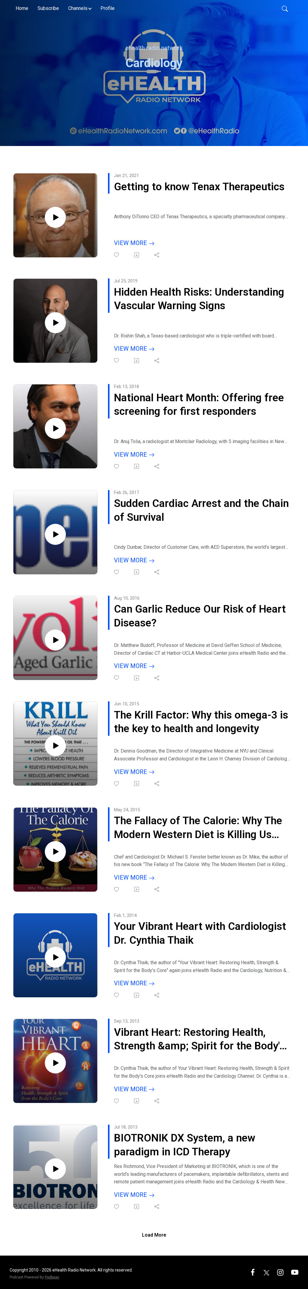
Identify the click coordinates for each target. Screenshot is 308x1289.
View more (131, 243)
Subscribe (48, 8)
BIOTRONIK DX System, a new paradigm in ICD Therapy (184, 1145)
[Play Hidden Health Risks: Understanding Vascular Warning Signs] (55, 322)
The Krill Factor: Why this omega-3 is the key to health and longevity (201, 722)
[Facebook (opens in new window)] (252, 1272)
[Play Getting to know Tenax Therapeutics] (55, 217)
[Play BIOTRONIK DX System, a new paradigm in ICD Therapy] (55, 1168)
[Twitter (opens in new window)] (266, 1272)
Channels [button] (78, 8)
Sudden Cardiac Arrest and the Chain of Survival (201, 510)
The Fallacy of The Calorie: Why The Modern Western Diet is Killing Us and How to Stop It (198, 828)
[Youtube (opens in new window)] (294, 1272)
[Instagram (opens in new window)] (280, 1272)
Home (22, 8)
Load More (154, 1235)
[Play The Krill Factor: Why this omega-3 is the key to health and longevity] (55, 745)
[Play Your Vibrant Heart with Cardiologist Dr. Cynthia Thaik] (55, 957)
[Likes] (116, 255)
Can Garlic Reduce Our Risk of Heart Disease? (200, 616)
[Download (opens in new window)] (137, 255)
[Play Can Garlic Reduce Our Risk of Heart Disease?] (55, 640)
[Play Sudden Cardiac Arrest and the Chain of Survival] (55, 534)
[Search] (284, 8)
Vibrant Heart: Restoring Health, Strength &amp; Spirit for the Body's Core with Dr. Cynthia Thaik (199, 1039)
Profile (107, 8)
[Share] (157, 255)
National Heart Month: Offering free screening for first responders (199, 405)
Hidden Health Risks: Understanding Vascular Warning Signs (199, 299)
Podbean (52, 1277)
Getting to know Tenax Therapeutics (199, 187)
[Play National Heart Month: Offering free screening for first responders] (55, 428)
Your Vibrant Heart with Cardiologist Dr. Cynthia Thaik (200, 933)
